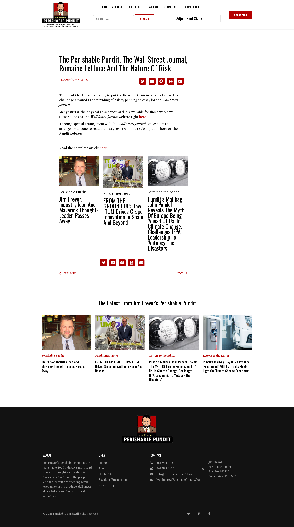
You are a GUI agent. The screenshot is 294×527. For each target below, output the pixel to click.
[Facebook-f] (209, 514)
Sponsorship (192, 7)
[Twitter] (188, 514)
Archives (154, 7)
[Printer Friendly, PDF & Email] (175, 84)
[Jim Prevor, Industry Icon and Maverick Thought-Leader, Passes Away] (79, 171)
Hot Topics (134, 7)
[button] (142, 81)
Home (104, 7)
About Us (117, 7)
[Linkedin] (199, 514)
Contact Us (170, 7)
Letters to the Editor (163, 192)
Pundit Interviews (116, 194)
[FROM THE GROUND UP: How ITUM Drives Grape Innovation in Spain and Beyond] (123, 172)
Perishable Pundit (72, 192)
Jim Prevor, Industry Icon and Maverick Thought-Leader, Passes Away (78, 210)
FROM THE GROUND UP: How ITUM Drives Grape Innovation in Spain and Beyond (123, 211)
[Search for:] (113, 18)
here (142, 117)
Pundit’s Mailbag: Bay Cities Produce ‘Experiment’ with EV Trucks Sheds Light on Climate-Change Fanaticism (226, 366)
